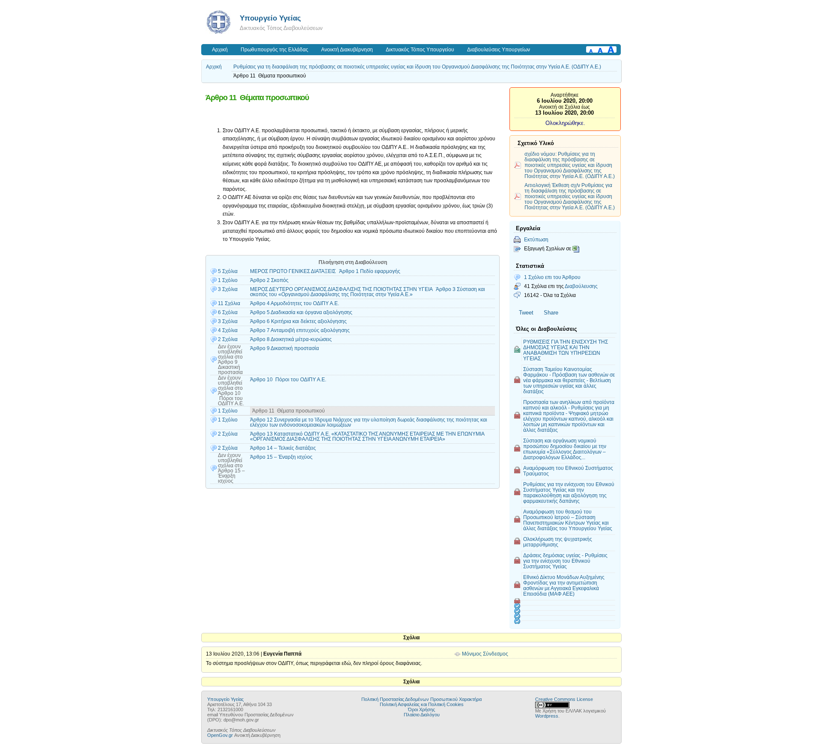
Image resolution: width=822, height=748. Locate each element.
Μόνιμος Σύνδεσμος (485, 653)
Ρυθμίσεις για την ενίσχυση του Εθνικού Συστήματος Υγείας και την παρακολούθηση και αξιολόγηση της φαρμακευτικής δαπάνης (568, 492)
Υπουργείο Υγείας (270, 18)
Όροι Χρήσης (421, 709)
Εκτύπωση (536, 239)
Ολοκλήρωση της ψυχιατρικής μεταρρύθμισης (557, 541)
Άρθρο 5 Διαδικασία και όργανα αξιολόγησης (301, 312)
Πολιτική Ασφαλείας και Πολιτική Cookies (422, 704)
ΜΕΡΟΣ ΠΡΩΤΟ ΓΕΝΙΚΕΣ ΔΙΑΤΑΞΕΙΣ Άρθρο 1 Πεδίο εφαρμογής (325, 271)
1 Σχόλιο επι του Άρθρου (552, 277)
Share (551, 312)
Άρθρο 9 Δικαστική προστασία (284, 348)
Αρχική (220, 49)
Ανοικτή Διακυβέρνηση (347, 49)
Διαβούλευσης (581, 286)
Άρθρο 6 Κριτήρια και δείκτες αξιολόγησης (298, 321)
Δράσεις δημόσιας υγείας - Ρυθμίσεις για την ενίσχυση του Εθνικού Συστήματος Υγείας (565, 560)
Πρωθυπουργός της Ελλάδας (274, 49)
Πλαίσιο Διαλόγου (422, 714)
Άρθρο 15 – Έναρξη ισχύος (281, 457)
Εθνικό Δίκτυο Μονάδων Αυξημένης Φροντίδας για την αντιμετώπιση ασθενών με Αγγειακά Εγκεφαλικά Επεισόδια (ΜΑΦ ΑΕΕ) (564, 585)
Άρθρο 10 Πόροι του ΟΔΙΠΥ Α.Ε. (288, 379)
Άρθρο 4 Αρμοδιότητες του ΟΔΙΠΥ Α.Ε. (294, 303)
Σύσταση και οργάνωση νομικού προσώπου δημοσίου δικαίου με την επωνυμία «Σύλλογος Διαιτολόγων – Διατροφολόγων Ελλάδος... (564, 449)
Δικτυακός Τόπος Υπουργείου (420, 49)
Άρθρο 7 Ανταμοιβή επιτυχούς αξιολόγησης (300, 330)
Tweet (526, 312)
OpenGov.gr (220, 735)
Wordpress (546, 715)
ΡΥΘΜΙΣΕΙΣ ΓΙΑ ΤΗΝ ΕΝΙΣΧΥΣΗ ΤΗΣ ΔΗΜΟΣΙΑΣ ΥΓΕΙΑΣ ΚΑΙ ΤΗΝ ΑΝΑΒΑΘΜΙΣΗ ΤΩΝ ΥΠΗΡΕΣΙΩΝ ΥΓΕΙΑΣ (565, 350)
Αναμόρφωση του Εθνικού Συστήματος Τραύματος (568, 470)
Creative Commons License (564, 699)
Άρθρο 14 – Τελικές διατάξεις (283, 448)
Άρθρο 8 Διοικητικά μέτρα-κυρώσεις (291, 339)
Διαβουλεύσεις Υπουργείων (498, 49)
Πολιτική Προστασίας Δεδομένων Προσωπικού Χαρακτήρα (421, 699)
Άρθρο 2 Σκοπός (269, 280)
